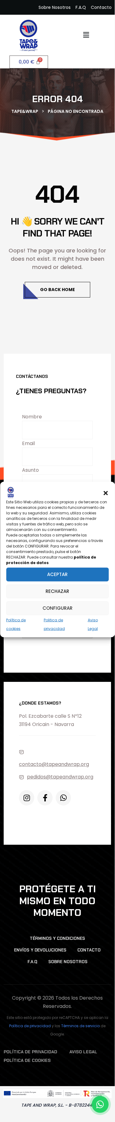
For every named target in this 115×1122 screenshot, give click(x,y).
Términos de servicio (80, 1025)
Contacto (89, 950)
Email (28, 443)
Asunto (30, 470)
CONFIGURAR (57, 608)
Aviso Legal (83, 1052)
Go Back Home (57, 289)
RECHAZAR (57, 591)
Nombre (32, 416)
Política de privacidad (30, 1025)
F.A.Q (32, 961)
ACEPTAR (57, 574)
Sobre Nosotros (67, 961)
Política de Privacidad (30, 1052)
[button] (105, 492)
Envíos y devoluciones (40, 950)
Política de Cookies (27, 1060)
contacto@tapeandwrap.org (54, 764)
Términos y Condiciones (57, 938)
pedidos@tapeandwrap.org (60, 776)
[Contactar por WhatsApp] (100, 1104)
